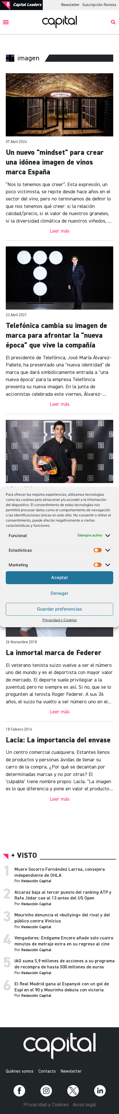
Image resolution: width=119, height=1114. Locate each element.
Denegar (59, 593)
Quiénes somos (20, 1071)
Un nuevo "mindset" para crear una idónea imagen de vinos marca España (55, 162)
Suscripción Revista (99, 5)
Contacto (47, 1071)
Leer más (60, 231)
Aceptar (59, 577)
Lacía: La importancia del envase (58, 740)
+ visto (24, 856)
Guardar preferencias (59, 609)
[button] (6, 22)
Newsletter (70, 5)
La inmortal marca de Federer (53, 653)
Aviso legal (84, 1104)
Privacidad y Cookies (59, 620)
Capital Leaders (27, 5)
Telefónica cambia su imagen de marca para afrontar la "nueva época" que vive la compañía (56, 335)
